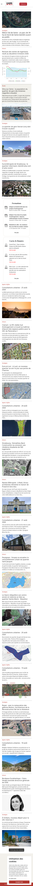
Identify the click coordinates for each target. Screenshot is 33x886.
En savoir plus (12, 878)
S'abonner (23, 4)
